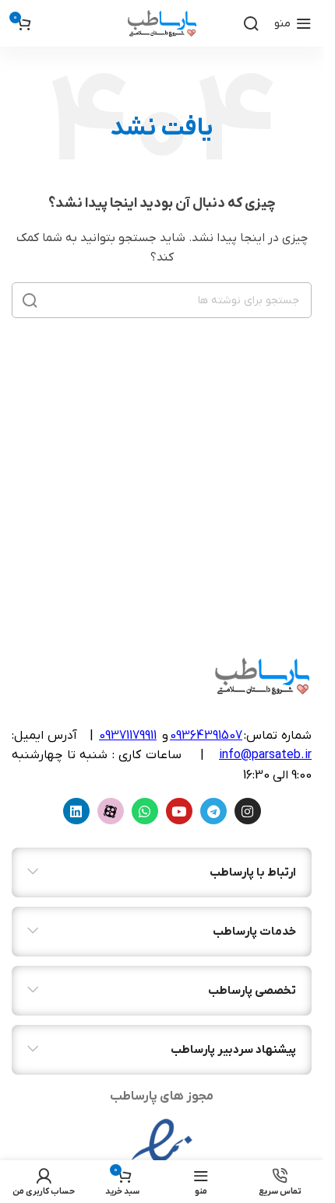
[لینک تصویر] (162, 1156)
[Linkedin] (76, 811)
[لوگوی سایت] (161, 23)
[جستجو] (250, 23)
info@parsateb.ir (265, 755)
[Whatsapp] (145, 811)
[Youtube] (179, 811)
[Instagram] (248, 811)
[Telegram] (213, 811)
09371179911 (128, 735)
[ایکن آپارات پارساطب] (110, 811)
